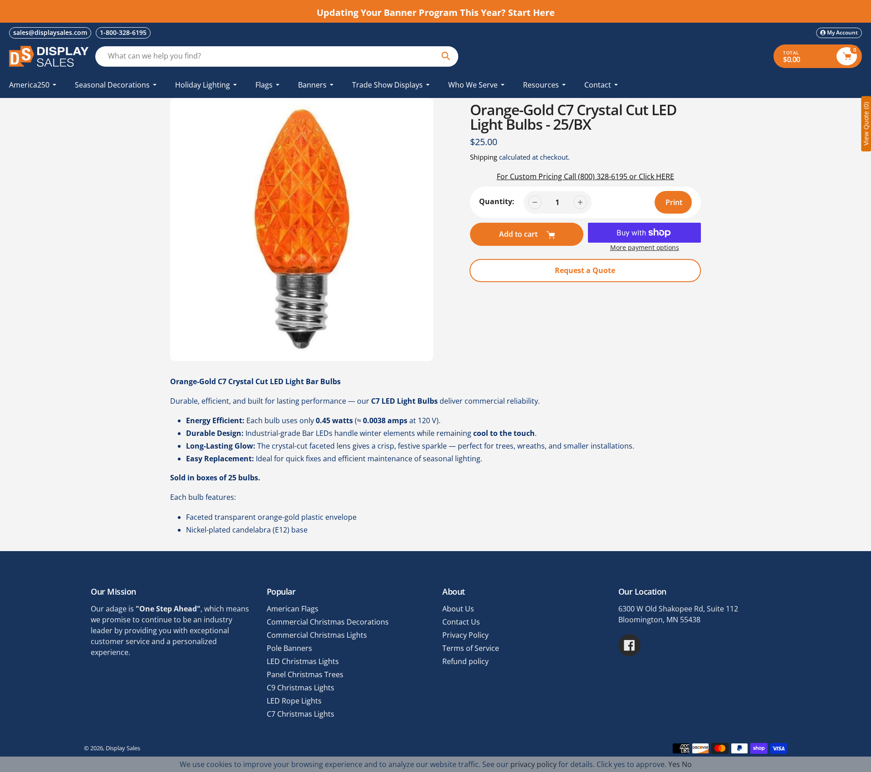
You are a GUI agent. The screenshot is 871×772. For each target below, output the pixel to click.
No (687, 764)
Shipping (483, 156)
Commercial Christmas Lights (317, 635)
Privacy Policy (465, 635)
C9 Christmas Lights (300, 688)
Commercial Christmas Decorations (328, 622)
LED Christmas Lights (303, 661)
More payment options (644, 247)
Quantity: (496, 201)
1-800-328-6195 (123, 32)
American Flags (292, 609)
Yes (674, 764)
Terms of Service (470, 648)
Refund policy (465, 661)
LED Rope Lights (294, 701)
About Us (458, 609)
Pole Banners (289, 648)
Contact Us (461, 622)
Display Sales (123, 748)
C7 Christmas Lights (300, 714)
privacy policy (533, 764)
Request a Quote (585, 270)
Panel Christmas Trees (305, 674)
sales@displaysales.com (50, 32)
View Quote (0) (865, 124)
